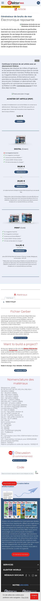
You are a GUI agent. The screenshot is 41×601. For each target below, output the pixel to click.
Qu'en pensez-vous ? (20, 460)
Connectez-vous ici (24, 86)
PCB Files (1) (9, 298)
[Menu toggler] (2, 3)
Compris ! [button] (34, 596)
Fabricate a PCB (21, 370)
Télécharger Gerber (21, 338)
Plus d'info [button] (24, 597)
